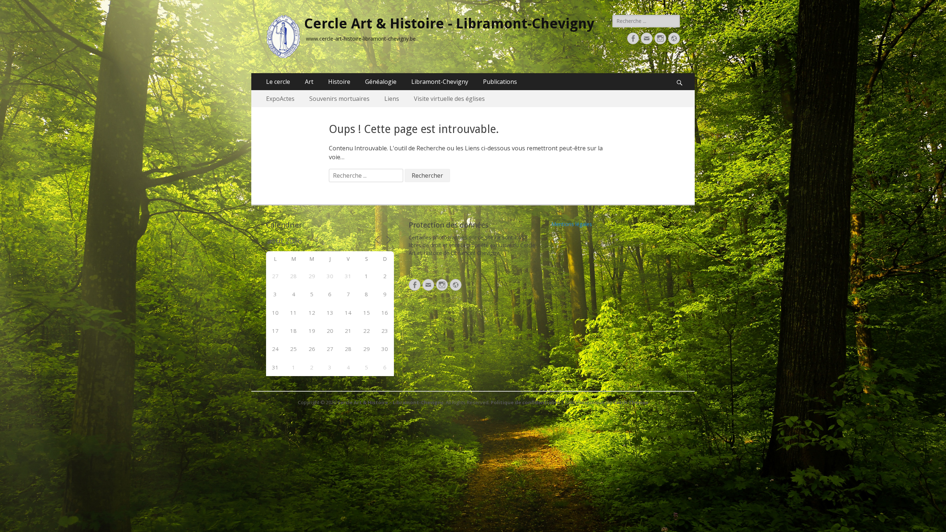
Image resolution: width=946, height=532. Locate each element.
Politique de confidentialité (525, 402)
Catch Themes (630, 402)
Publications (500, 82)
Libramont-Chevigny (439, 82)
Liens (391, 99)
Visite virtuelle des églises (449, 99)
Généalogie (381, 82)
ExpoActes (280, 99)
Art (309, 82)
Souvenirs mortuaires (339, 99)
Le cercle (278, 82)
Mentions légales (571, 224)
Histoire (339, 82)
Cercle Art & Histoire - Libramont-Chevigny (449, 24)
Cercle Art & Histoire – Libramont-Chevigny (390, 402)
